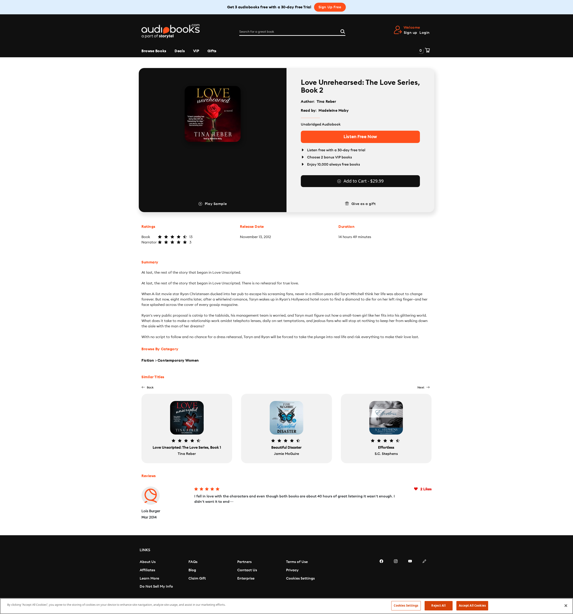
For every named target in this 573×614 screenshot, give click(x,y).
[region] (286, 606)
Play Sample (216, 204)
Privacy (292, 570)
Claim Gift (197, 578)
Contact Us (247, 570)
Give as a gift (363, 204)
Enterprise (245, 578)
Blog (192, 570)
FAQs (192, 562)
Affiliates (147, 570)
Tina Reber (326, 101)
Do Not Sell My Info (156, 586)
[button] (147, 387)
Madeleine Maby (334, 110)
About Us (148, 562)
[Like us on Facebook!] (381, 575)
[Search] (343, 31)
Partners (244, 562)
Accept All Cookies (472, 605)
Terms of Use (297, 562)
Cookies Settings (300, 578)
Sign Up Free (330, 7)
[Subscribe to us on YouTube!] (410, 575)
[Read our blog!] (424, 575)
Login (424, 32)
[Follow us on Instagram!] (396, 575)
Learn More (149, 578)
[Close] (566, 605)
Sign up (410, 32)
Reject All (438, 605)
